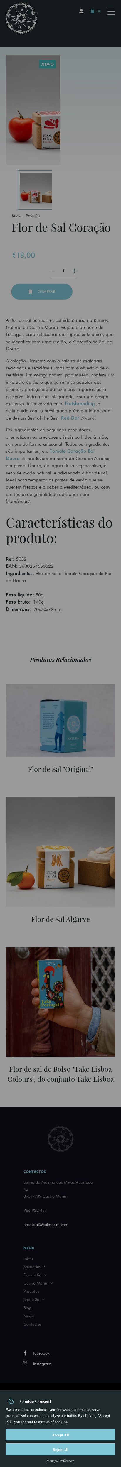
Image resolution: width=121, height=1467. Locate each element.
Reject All (60, 1449)
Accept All (60, 1434)
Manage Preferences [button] (60, 1460)
